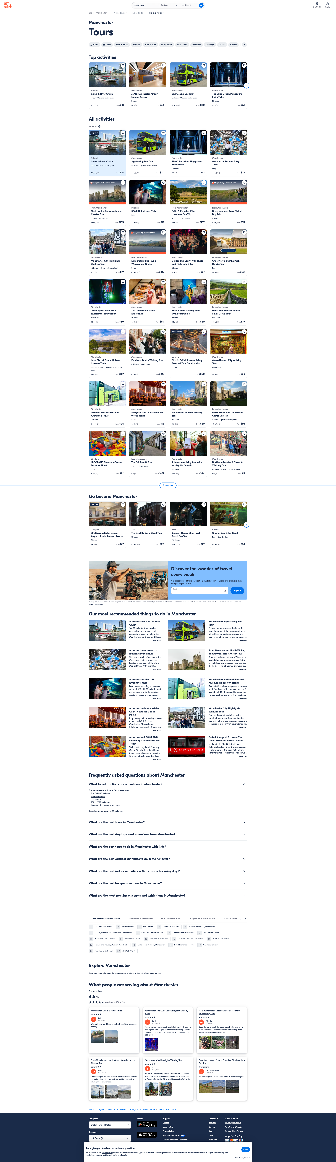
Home (91, 1109)
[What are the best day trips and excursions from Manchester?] (244, 834)
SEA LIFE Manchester (100, 802)
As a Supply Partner (233, 1123)
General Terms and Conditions (175, 1139)
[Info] (99, 126)
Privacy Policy (168, 1131)
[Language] (317, 4)
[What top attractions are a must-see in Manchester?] (244, 784)
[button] (107, 85)
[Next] (246, 85)
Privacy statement (96, 604)
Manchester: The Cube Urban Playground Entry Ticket (166, 1012)
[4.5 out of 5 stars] (96, 1002)
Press (211, 1135)
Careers (212, 1127)
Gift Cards (213, 1139)
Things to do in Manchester (142, 1109)
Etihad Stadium (98, 796)
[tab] (106, 918)
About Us (212, 1123)
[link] (107, 85)
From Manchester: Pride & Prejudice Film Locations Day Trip (222, 1061)
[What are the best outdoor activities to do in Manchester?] (244, 859)
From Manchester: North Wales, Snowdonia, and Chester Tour (113, 1061)
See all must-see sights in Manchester (106, 811)
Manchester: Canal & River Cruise (106, 1011)
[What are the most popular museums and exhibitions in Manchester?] (244, 895)
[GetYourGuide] (8, 5)
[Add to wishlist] (123, 65)
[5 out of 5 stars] (114, 1014)
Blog (210, 1131)
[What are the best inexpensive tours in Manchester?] (244, 883)
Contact (166, 1123)
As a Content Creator (233, 1127)
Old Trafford (96, 799)
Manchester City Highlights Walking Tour (163, 1060)
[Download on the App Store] (147, 1135)
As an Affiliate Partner (234, 1131)
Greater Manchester (117, 1109)
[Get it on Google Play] (147, 1124)
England (101, 1109)
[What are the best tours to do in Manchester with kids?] (244, 846)
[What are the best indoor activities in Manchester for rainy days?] (244, 871)
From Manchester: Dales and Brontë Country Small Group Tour (219, 1012)
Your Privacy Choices (171, 1135)
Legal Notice (168, 1127)
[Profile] (328, 4)
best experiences (152, 973)
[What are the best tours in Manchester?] (244, 822)
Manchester (120, 973)
